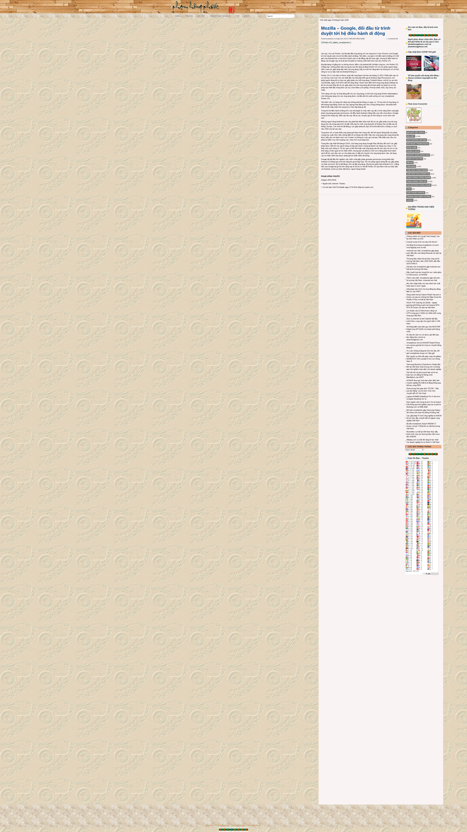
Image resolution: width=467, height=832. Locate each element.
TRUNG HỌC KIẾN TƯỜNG (418, 196)
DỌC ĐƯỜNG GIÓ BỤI (416, 140)
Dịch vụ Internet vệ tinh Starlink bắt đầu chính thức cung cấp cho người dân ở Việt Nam (423, 321)
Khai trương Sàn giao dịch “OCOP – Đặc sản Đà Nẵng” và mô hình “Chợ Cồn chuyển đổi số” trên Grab (422, 390)
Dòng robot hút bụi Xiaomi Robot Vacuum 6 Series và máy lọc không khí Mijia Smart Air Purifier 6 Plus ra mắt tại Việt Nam (423, 297)
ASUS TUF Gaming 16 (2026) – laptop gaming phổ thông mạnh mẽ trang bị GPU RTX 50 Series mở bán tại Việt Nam (422, 305)
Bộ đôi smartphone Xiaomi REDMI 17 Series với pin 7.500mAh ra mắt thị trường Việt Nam (423, 426)
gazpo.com (257, 825)
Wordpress (242, 825)
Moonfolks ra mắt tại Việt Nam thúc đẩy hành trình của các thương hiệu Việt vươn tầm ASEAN (423, 434)
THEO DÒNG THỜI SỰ (416, 181)
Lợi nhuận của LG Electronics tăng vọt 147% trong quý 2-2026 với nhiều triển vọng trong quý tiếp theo (423, 313)
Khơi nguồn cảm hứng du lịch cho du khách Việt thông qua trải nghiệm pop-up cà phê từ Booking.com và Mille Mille (423, 404)
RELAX (410, 162)
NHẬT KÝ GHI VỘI (414, 159)
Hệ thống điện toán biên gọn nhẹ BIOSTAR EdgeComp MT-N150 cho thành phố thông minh (423, 329)
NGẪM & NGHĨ (413, 151)
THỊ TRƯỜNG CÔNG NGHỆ (419, 185)
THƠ (237, 16)
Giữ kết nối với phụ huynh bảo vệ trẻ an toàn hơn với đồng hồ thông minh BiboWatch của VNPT (422, 374)
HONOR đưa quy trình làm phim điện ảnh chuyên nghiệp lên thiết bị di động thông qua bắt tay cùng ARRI (423, 382)
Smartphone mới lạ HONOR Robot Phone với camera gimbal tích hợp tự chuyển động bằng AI (423, 345)
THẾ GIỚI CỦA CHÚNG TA (220, 16)
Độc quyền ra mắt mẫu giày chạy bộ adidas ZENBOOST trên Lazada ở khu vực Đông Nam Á (423, 358)
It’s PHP (290, 2)
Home (283, 2)
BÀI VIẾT (201, 16)
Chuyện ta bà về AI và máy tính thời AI (421, 242)
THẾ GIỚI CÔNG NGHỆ (357, 39)
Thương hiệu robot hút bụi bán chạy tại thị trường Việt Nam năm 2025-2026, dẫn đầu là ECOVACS (423, 261)
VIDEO (410, 200)
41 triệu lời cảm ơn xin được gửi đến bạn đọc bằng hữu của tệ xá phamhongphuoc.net (422, 337)
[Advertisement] (423, 597)
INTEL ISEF (411, 147)
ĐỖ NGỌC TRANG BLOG (417, 144)
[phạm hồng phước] (196, 12)
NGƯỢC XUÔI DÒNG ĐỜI (418, 155)
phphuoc (331, 39)
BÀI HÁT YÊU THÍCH (415, 132)
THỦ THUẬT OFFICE (415, 193)
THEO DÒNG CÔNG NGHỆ (418, 178)
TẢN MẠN (189, 16)
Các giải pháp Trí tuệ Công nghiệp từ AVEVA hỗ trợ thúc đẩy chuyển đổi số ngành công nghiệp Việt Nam (423, 418)
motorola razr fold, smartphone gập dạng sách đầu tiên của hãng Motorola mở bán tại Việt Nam (423, 253)
